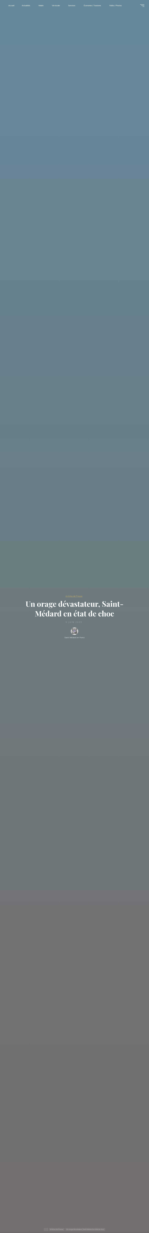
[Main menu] (142, 5)
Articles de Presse (74, 596)
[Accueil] (46, 1229)
